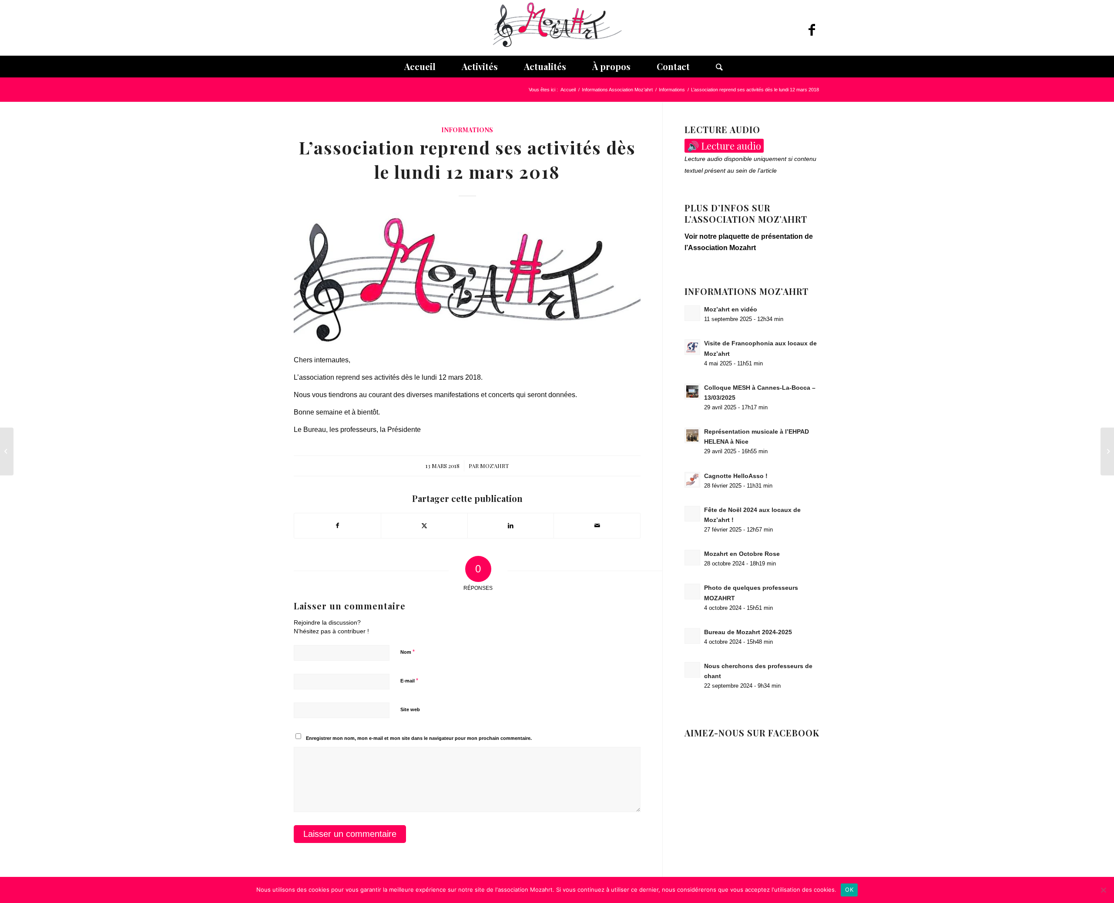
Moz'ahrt (494, 465)
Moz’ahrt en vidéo (730, 309)
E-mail (409, 680)
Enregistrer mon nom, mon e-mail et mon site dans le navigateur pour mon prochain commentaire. (419, 738)
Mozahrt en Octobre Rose (742, 554)
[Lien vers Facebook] (811, 30)
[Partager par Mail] (597, 525)
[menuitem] (420, 66)
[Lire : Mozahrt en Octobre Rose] (692, 557)
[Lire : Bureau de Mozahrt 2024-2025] (692, 636)
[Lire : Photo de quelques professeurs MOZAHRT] (692, 591)
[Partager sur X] (424, 525)
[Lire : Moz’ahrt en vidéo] (692, 313)
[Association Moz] (557, 27)
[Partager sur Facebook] (337, 525)
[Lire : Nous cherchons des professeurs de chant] (692, 670)
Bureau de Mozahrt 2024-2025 (748, 632)
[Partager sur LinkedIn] (511, 525)
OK (849, 889)
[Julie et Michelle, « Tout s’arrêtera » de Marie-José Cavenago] (6, 451)
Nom (407, 652)
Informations (467, 129)
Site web (410, 709)
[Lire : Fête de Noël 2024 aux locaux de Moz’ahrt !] (692, 514)
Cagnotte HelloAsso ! (736, 476)
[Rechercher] (713, 66)
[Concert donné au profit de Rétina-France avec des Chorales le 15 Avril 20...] (1107, 451)
